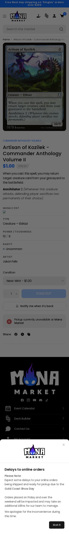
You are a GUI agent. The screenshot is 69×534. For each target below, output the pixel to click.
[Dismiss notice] (64, 445)
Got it (57, 525)
